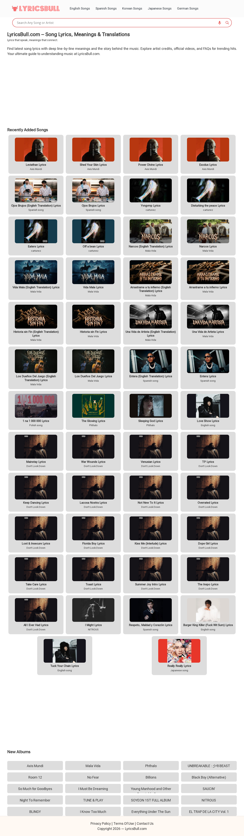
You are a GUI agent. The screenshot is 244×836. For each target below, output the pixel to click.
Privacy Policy (101, 823)
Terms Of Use (123, 823)
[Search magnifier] (227, 22)
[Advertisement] (122, 91)
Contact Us (145, 823)
